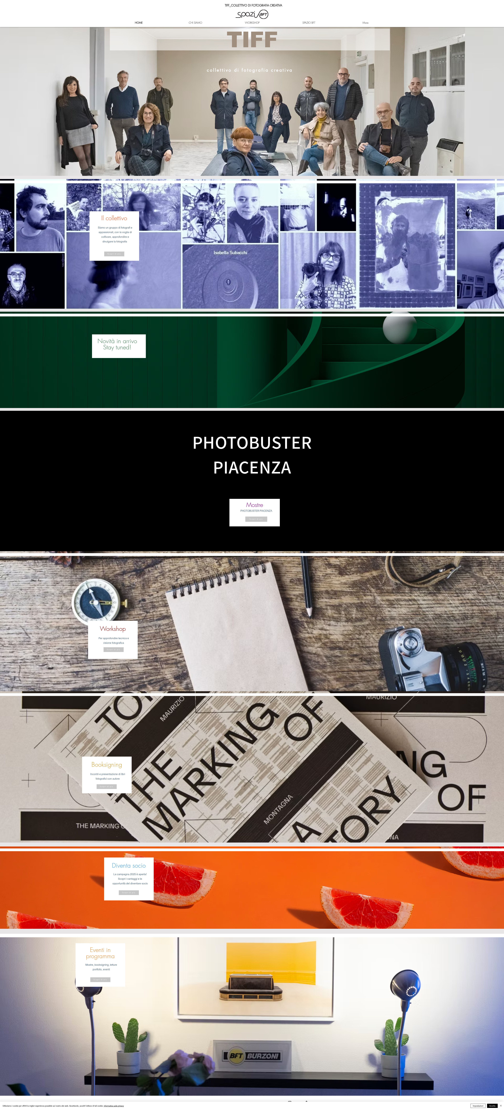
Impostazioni (478, 1105)
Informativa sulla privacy (114, 1105)
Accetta (492, 1105)
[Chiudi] (500, 1106)
